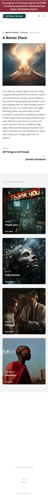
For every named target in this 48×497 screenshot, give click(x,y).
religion (24, 33)
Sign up (24, 482)
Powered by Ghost (24, 493)
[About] (24, 478)
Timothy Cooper (11, 33)
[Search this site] (39, 16)
